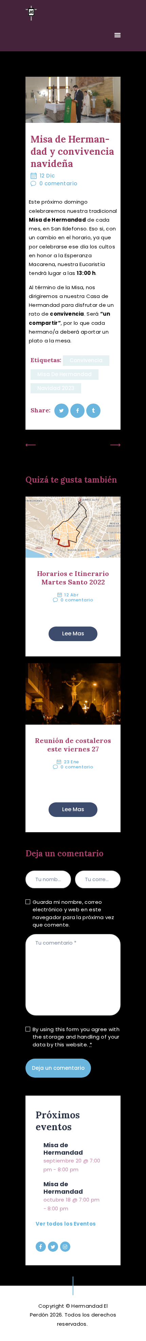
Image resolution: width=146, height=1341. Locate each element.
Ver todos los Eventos (66, 1223)
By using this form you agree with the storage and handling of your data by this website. (76, 1037)
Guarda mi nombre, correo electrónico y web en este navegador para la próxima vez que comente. (73, 913)
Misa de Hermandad (64, 374)
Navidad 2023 (55, 388)
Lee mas (73, 633)
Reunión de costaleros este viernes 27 (73, 744)
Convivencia (86, 360)
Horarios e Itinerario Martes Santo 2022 (73, 577)
